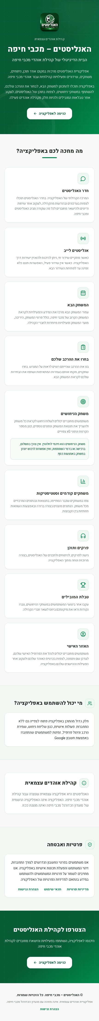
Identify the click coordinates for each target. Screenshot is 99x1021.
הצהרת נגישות (28, 889)
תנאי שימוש (52, 889)
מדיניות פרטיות (78, 889)
